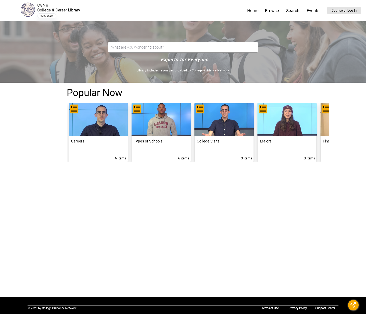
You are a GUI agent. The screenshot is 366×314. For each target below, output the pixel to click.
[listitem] (98, 132)
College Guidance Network (210, 70)
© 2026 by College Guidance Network (52, 308)
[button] (272, 10)
